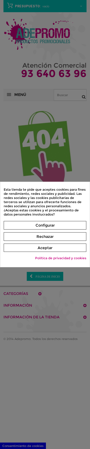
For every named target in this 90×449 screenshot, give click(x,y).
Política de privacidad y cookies (60, 258)
